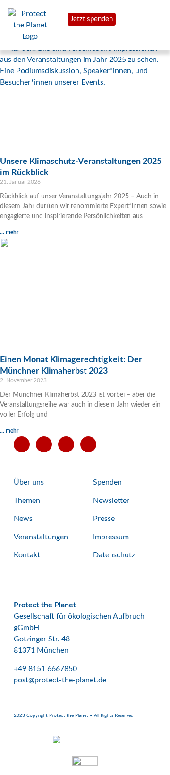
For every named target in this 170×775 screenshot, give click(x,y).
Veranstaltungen (41, 537)
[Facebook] (44, 444)
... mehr (9, 232)
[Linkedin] (88, 444)
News (23, 518)
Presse (104, 518)
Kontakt (27, 555)
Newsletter (111, 500)
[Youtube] (22, 444)
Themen (27, 500)
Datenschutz (114, 555)
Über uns (29, 482)
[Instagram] (66, 444)
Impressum (111, 537)
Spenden (107, 482)
